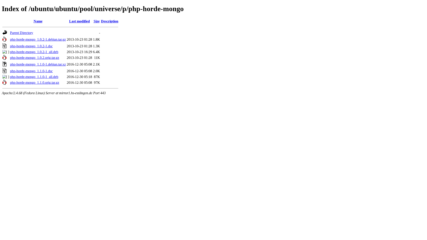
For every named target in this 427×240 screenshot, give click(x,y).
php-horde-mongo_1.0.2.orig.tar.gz (34, 58)
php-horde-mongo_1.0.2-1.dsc (31, 46)
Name (38, 21)
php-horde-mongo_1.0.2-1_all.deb (34, 52)
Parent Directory (21, 33)
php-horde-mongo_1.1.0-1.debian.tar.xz (38, 64)
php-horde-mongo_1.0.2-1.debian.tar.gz (38, 39)
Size (97, 21)
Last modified (79, 21)
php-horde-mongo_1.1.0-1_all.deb (34, 77)
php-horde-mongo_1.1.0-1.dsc (31, 71)
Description (109, 21)
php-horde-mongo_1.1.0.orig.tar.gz (34, 82)
